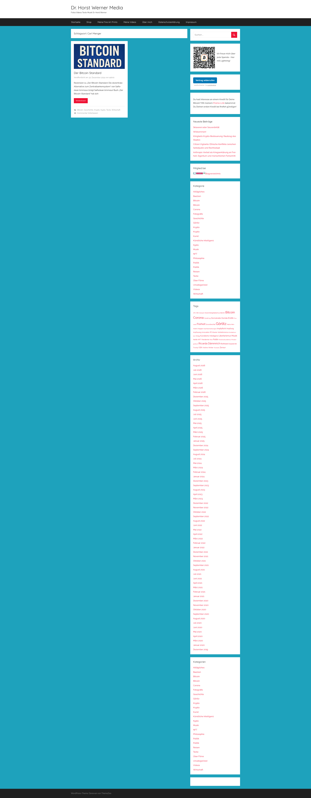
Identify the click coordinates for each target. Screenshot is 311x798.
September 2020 (201, 614)
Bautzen (197, 196)
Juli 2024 (197, 458)
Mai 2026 (197, 379)
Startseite (75, 22)
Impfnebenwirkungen (209, 328)
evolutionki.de (211, 85)
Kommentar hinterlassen (87, 113)
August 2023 (199, 490)
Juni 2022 (197, 525)
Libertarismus (225, 336)
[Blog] (211, 173)
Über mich (147, 22)
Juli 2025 (197, 414)
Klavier (214, 332)
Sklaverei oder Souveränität (206, 127)
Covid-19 (207, 318)
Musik (196, 249)
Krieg (198, 336)
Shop (88, 22)
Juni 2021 (197, 578)
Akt (197, 313)
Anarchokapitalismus (212, 313)
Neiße (195, 339)
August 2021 (199, 569)
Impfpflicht (221, 328)
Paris (211, 339)
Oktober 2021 (199, 561)
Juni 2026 (197, 374)
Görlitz (196, 223)
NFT (195, 254)
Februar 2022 (199, 543)
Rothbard (224, 344)
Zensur (223, 347)
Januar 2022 (198, 547)
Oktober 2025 (199, 401)
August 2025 (199, 410)
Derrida (224, 318)
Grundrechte (210, 324)
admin (111, 77)
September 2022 (201, 516)
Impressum (191, 22)
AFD (194, 313)
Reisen (196, 271)
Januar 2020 (199, 645)
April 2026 (198, 383)
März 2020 (198, 640)
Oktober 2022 (199, 512)
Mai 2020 (197, 632)
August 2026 (199, 365)
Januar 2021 (198, 596)
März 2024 (198, 467)
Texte (108, 110)
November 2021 (200, 556)
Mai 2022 (197, 529)
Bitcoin (80, 110)
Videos (196, 289)
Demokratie (216, 318)
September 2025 (201, 405)
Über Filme (198, 280)
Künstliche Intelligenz (203, 240)
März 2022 (198, 538)
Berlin (222, 313)
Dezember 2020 (200, 600)
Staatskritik (233, 344)
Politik (196, 263)
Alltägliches (198, 191)
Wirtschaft (116, 110)
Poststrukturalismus (225, 339)
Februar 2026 (199, 392)
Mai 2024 (197, 463)
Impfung (230, 328)
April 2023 (197, 494)
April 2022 (197, 534)
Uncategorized (200, 285)
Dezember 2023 (200, 481)
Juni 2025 (197, 419)
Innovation (206, 332)
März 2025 (198, 432)
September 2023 (201, 485)
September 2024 (201, 450)
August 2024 (199, 454)
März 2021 (198, 587)
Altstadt (201, 313)
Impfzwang (197, 332)
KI (211, 332)
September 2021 (201, 565)
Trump (195, 347)
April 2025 (197, 427)
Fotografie (198, 214)
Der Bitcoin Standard (87, 73)
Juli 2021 (197, 574)
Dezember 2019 (200, 649)
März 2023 (198, 498)
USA (200, 347)
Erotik (230, 318)
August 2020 (199, 618)
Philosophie (198, 258)
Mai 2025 (197, 423)
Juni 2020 (197, 627)
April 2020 (198, 636)
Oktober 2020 (199, 609)
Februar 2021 (199, 592)
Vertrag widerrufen (205, 80)
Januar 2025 (198, 441)
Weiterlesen (81, 101)
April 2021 (197, 583)
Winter (210, 347)
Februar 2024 (199, 472)
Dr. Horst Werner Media (97, 7)
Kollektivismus (223, 332)
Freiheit (201, 324)
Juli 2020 (197, 623)
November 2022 (200, 507)
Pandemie (205, 339)
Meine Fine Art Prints (107, 22)
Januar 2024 (198, 476)
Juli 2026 (197, 370)
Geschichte (88, 110)
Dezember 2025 (200, 396)
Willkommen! (199, 132)
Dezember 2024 (200, 445)
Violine (205, 347)
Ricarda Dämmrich (209, 343)
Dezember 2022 (200, 503)
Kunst (196, 236)
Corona (196, 209)
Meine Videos (130, 22)
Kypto (103, 110)
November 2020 (200, 605)
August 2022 (199, 521)
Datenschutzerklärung (169, 22)
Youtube (216, 347)
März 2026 (198, 387)
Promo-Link (219, 103)
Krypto (97, 110)
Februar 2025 (199, 436)
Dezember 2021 (200, 552)
